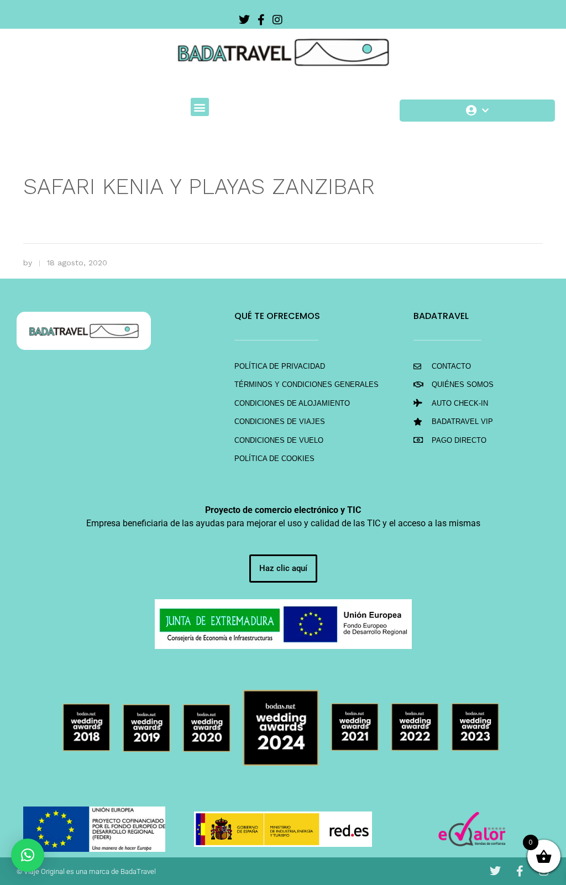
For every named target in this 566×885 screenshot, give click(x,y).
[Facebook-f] (260, 19)
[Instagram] (277, 19)
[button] (200, 107)
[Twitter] (244, 19)
